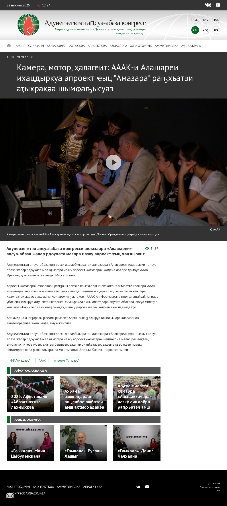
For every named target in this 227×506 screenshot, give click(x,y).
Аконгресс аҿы (18, 487)
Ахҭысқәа (77, 46)
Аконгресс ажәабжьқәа (27, 493)
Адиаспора (118, 46)
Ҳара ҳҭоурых (141, 46)
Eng (205, 19)
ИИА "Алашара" (20, 360)
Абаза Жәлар (56, 46)
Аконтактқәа (43, 487)
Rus (195, 19)
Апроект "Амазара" (66, 360)
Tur (216, 19)
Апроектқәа (97, 46)
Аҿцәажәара (191, 46)
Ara (216, 30)
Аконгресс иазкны (30, 46)
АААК (42, 360)
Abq (205, 30)
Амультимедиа (166, 46)
